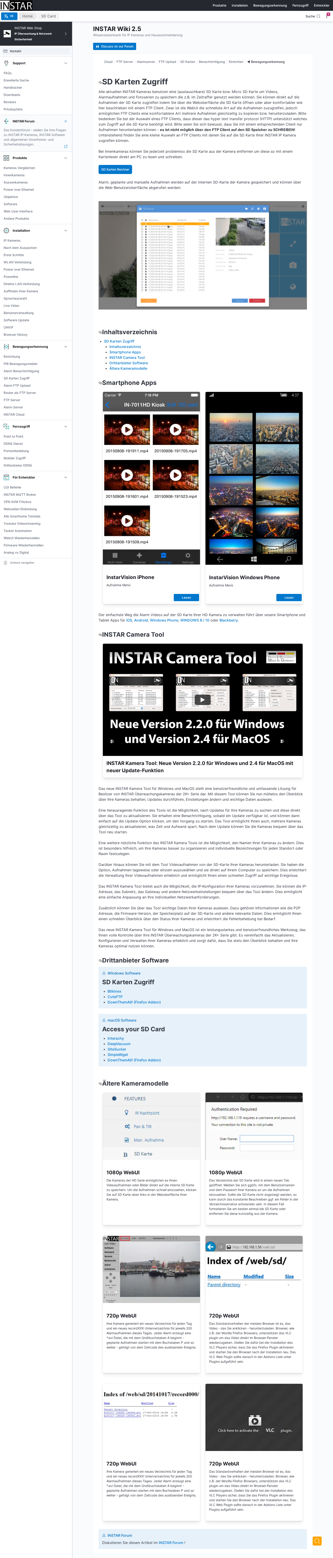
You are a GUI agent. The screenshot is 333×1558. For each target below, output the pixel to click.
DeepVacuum (119, 1043)
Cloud (108, 62)
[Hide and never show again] (65, 121)
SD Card (48, 16)
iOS (129, 620)
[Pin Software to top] (65, 204)
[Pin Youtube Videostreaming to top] (65, 523)
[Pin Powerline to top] (65, 276)
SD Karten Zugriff (119, 341)
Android (141, 620)
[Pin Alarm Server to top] (65, 407)
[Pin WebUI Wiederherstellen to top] (65, 538)
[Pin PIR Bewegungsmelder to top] (65, 364)
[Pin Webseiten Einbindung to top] (65, 509)
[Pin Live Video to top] (65, 305)
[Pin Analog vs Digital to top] (65, 552)
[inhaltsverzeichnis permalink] (100, 332)
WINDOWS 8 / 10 (194, 620)
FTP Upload (167, 62)
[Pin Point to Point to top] (65, 436)
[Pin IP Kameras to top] (65, 240)
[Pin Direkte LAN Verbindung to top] (65, 284)
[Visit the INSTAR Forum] (65, 146)
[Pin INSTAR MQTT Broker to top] (65, 494)
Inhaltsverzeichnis (125, 346)
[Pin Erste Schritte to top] (65, 255)
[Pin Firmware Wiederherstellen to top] (65, 545)
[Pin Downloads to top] (65, 95)
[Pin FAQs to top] (65, 73)
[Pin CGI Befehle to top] (65, 487)
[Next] (317, 1541)
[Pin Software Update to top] (65, 320)
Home (27, 16)
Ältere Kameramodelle (128, 368)
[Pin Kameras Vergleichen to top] (65, 168)
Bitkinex (114, 991)
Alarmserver (146, 62)
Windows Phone (164, 620)
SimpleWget (118, 1054)
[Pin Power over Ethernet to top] (65, 189)
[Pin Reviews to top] (65, 102)
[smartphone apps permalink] (100, 382)
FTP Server (124, 62)
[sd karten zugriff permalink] (100, 81)
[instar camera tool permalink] (100, 634)
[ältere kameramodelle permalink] (100, 1083)
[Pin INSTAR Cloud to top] (65, 414)
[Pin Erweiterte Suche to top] (65, 80)
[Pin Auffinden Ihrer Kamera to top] (65, 291)
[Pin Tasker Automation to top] (65, 531)
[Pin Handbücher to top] (65, 87)
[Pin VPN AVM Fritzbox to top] (65, 502)
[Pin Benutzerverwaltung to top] (65, 313)
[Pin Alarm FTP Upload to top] (65, 385)
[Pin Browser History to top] (65, 334)
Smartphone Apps (125, 352)
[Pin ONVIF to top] (65, 327)
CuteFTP (115, 996)
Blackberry (229, 620)
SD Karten (187, 62)
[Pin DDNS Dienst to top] (65, 443)
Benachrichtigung (212, 62)
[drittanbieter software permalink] (100, 960)
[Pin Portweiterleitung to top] (65, 451)
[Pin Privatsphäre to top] (65, 109)
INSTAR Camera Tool (127, 357)
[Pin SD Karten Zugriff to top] (65, 378)
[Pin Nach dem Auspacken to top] (65, 247)
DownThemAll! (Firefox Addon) (134, 1002)
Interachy (116, 1038)
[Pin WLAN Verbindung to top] (65, 262)
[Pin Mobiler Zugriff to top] (65, 458)
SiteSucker (117, 1049)
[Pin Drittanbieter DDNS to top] (65, 465)
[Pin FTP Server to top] (65, 400)
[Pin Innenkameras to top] (65, 175)
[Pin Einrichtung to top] (65, 356)
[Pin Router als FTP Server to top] (65, 392)
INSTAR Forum (171, 1542)
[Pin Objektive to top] (65, 197)
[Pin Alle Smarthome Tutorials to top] (65, 516)
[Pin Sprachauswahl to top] (65, 298)
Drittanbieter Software (128, 363)
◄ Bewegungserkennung (266, 62)
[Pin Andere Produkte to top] (65, 218)
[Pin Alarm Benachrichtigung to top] (65, 371)
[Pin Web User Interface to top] (65, 211)
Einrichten (236, 62)
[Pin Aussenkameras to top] (65, 182)
